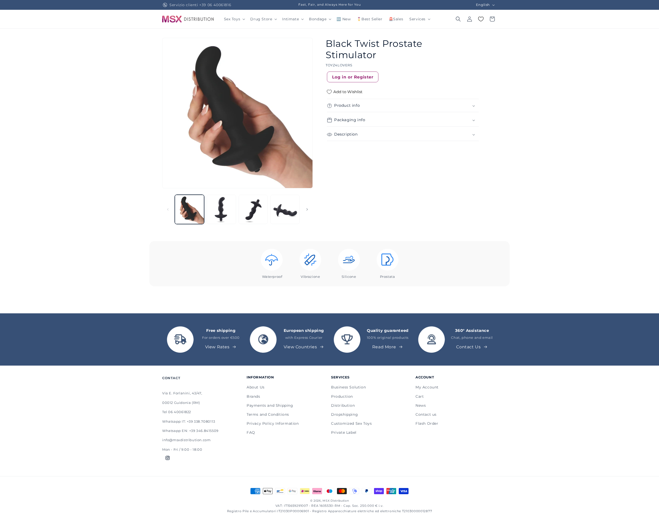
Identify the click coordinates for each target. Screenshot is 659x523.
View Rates (217, 346)
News (420, 405)
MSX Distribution (336, 500)
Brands (253, 396)
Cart (419, 396)
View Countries (300, 346)
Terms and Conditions (268, 414)
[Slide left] (168, 209)
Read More (384, 346)
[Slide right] (307, 209)
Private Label (344, 432)
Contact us (426, 414)
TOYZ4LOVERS (339, 65)
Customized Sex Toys (351, 423)
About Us (256, 387)
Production (342, 396)
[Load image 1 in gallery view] (189, 209)
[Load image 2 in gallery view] (221, 209)
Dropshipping (344, 414)
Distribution (343, 405)
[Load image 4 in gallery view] (285, 209)
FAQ (251, 432)
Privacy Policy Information (273, 423)
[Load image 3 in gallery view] (253, 209)
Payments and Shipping (270, 405)
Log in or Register (353, 77)
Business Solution (348, 387)
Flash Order (426, 423)
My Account (427, 387)
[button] (234, 19)
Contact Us (468, 346)
